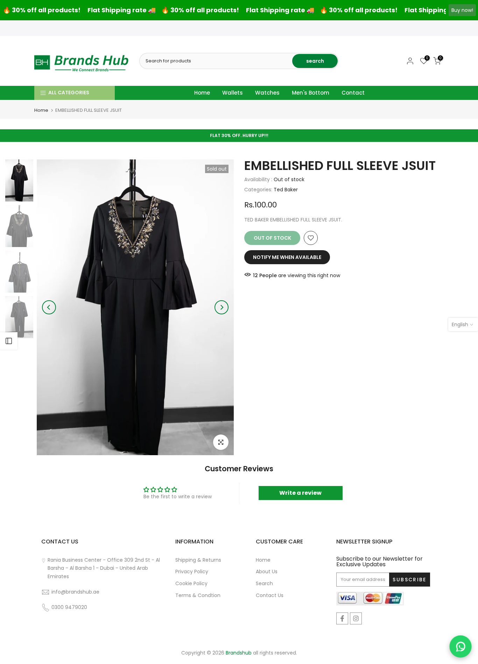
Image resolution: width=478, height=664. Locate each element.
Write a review (300, 493)
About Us (266, 571)
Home (202, 92)
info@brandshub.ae (75, 591)
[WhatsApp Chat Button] (460, 646)
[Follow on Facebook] (342, 618)
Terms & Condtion (197, 595)
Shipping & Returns (198, 559)
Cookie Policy (191, 583)
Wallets (232, 92)
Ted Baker (286, 189)
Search (264, 583)
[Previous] (49, 307)
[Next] (222, 307)
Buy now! (462, 10)
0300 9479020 (70, 607)
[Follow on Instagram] (356, 618)
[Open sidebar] (8, 341)
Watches (267, 92)
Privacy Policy (191, 571)
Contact (353, 92)
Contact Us (269, 595)
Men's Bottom (310, 92)
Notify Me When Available (287, 257)
